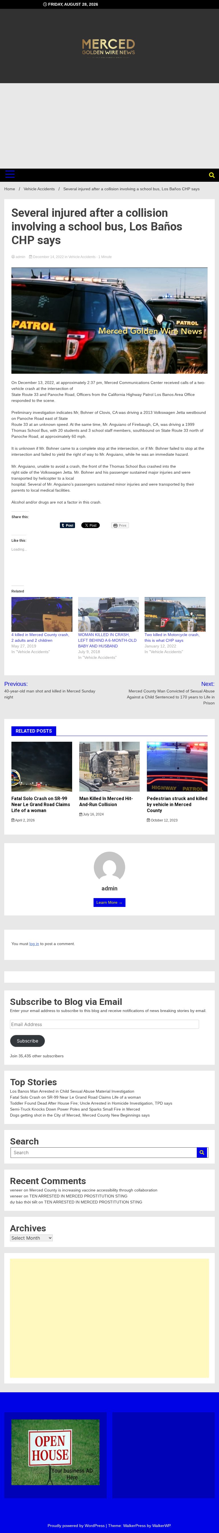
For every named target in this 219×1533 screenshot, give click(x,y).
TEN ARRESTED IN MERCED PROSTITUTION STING (78, 1196)
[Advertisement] (109, 126)
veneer (16, 1190)
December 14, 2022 (48, 257)
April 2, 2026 (25, 820)
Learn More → (109, 902)
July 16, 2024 (93, 814)
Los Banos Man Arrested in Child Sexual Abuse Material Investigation (72, 1091)
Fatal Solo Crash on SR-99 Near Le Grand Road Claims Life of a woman (40, 804)
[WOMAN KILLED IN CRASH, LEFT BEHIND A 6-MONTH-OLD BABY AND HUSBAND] (108, 614)
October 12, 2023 (164, 820)
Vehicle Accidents (82, 257)
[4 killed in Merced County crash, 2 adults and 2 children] (41, 614)
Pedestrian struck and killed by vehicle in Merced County (177, 804)
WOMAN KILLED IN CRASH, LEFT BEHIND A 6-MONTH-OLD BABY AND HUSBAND (107, 640)
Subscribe (27, 1041)
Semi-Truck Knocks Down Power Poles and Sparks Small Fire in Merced (75, 1109)
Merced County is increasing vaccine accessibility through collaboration (93, 1190)
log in (34, 943)
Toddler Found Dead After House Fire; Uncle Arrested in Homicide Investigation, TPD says (91, 1103)
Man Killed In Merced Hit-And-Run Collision (106, 801)
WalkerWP (161, 1525)
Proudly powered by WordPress (77, 1525)
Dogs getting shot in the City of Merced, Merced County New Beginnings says (80, 1115)
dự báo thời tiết (23, 1202)
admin (20, 257)
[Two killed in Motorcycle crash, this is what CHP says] (175, 614)
